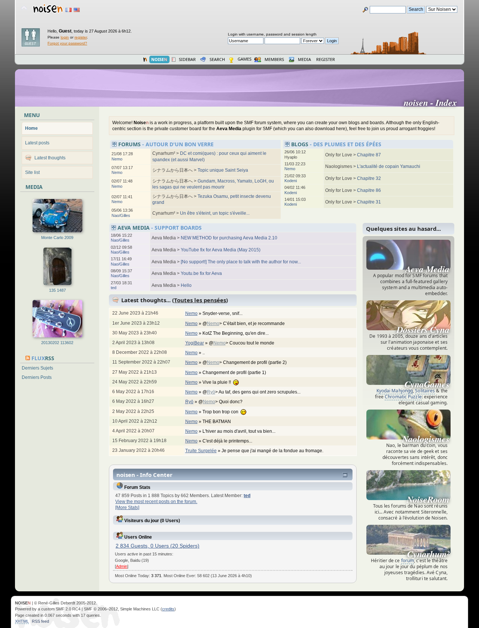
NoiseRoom (428, 499)
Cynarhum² (428, 553)
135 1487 (57, 290)
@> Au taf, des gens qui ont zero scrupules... (252, 392)
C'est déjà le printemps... (227, 441)
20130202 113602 (57, 342)
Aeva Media (427, 268)
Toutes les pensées (200, 300)
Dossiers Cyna (423, 329)
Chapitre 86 (369, 190)
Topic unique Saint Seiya (223, 170)
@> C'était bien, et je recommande (244, 323)
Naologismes (425, 438)
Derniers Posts (37, 377)
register (80, 37)
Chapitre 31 (369, 202)
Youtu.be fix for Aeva (201, 273)
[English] (77, 10)
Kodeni (290, 180)
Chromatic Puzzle (403, 396)
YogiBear (194, 343)
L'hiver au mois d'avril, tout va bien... (239, 431)
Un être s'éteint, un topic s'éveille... (215, 213)
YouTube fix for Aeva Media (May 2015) (220, 249)
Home (31, 128)
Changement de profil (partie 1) (234, 372)
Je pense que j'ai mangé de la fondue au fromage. (273, 450)
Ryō (211, 392)
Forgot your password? (67, 43)
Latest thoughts (49, 157)
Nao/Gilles (121, 215)
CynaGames (427, 384)
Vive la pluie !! (217, 382)
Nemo (117, 159)
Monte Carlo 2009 (57, 237)
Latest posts (37, 142)
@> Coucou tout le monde (242, 343)
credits (168, 609)
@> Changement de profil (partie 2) (245, 362)
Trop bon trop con (221, 411)
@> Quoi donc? (221, 401)
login (65, 37)
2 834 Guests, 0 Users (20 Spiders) (157, 546)
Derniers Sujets (37, 368)
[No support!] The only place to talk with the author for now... (241, 261)
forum (407, 560)
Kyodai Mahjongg (394, 390)
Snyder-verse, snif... (223, 313)
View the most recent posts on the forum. (156, 501)
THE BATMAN (217, 421)
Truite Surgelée (201, 450)
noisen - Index (433, 102)
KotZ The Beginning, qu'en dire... (236, 333)
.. (204, 352)
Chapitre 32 (369, 178)
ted (113, 287)
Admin (121, 566)
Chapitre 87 (369, 154)
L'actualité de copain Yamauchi (388, 166)
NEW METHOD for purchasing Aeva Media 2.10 (229, 238)
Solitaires (425, 390)
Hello (186, 285)
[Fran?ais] (68, 10)
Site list (32, 172)
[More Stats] (127, 507)
